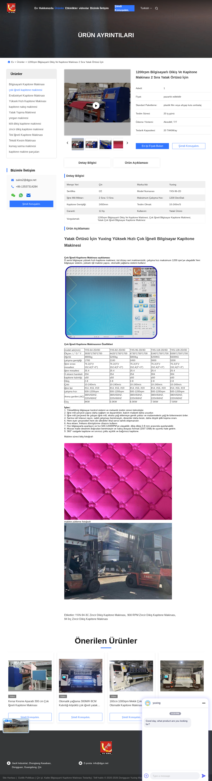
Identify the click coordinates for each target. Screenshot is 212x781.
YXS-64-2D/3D (92, 350)
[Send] (203, 775)
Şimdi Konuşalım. (122, 8)
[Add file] (146, 775)
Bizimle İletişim (99, 8)
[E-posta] (28, 195)
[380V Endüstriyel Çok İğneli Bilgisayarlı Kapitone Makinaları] (182, 676)
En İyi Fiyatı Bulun (152, 146)
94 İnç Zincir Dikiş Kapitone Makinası (86, 619)
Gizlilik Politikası (26, 777)
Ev (36, 8)
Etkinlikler (71, 8)
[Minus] (204, 703)
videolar (84, 8)
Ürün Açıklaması (136, 162)
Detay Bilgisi (87, 162)
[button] (13, 684)
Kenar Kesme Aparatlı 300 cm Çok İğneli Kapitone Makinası (28, 703)
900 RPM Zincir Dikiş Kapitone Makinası (151, 615)
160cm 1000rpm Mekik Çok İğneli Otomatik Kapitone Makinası (129, 703)
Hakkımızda (46, 8)
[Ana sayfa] (11, 8)
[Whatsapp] (21, 195)
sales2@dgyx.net (26, 180)
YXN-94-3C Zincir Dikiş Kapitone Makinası (100, 615)
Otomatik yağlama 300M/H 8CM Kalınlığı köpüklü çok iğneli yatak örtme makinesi (78, 703)
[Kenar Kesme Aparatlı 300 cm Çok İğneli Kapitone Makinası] (30, 676)
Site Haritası (9, 777)
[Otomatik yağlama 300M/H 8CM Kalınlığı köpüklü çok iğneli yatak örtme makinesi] (80, 676)
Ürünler (59, 8)
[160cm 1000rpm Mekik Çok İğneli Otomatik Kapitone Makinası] (131, 676)
